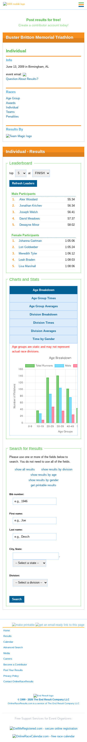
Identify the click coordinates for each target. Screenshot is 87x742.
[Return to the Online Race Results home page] (14, 3)
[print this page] (23, 624)
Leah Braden (27, 259)
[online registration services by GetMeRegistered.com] (43, 727)
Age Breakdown (43, 290)
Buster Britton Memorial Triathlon (39, 37)
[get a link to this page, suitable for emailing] (59, 624)
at (29, 173)
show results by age (43, 474)
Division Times (43, 322)
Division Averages (43, 331)
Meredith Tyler (28, 253)
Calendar (8, 641)
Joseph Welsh (28, 212)
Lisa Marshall (27, 266)
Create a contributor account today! (43, 25)
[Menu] (81, 5)
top (11, 173)
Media (6, 653)
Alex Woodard (28, 199)
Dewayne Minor (29, 224)
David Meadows (29, 218)
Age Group (13, 98)
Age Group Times (43, 298)
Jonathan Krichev (30, 205)
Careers (7, 658)
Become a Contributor (15, 664)
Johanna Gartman (30, 240)
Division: (14, 575)
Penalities (12, 116)
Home (6, 630)
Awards (11, 103)
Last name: (16, 529)
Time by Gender (44, 339)
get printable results (43, 485)
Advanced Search (13, 647)
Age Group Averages (43, 306)
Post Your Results (13, 670)
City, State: (15, 548)
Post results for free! (43, 20)
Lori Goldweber (28, 247)
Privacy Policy (11, 676)
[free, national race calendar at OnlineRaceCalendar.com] (43, 736)
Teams (10, 112)
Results (7, 636)
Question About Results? (22, 79)
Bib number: (16, 494)
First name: (16, 513)
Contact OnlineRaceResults (18, 681)
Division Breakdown (43, 314)
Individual (12, 107)
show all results (25, 469)
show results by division (56, 469)
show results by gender (43, 480)
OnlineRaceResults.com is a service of (43, 703)
